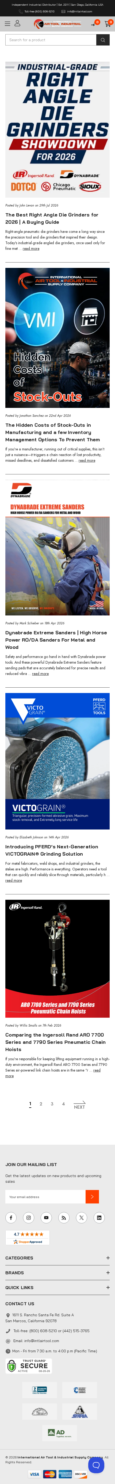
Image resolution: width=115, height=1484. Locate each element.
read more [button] (31, 248)
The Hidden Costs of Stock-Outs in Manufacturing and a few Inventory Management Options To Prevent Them (52, 432)
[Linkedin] (99, 1217)
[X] (81, 1217)
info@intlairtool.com (41, 1340)
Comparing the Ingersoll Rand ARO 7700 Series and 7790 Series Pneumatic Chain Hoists (55, 1042)
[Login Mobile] (22, 23)
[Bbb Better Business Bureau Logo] (39, 1389)
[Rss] (64, 1217)
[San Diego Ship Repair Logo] (39, 1411)
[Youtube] (46, 1217)
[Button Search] (103, 40)
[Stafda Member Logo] (79, 1411)
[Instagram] (28, 1217)
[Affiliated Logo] (59, 1432)
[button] (92, 1196)
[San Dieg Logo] (79, 1389)
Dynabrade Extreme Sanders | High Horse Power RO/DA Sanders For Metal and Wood (56, 639)
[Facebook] (11, 1217)
